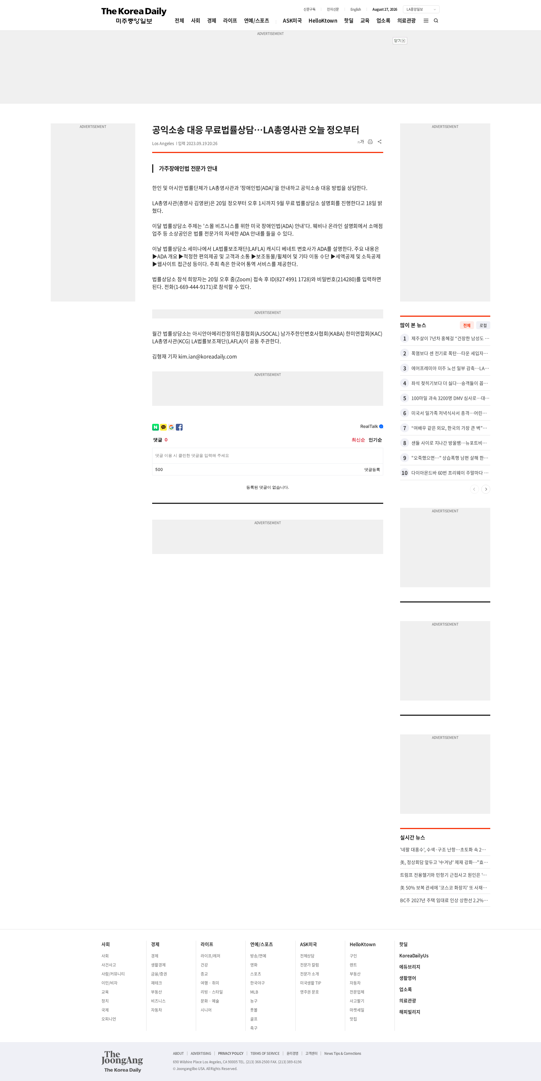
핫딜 (348, 20)
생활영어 (407, 977)
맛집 (353, 1019)
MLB (254, 991)
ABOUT (178, 1053)
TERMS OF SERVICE (265, 1053)
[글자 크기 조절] (360, 141)
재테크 (156, 982)
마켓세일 (357, 1010)
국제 (105, 1010)
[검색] (436, 20)
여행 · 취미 (210, 982)
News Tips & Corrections (342, 1053)
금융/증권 (159, 973)
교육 (365, 20)
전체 (179, 20)
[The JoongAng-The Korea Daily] (122, 1062)
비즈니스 (158, 1001)
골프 (254, 1019)
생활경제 (158, 964)
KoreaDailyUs (414, 955)
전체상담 (307, 955)
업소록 (383, 20)
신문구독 (309, 9)
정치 (105, 1001)
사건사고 (108, 964)
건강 (204, 964)
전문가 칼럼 (309, 964)
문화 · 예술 (210, 1001)
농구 (254, 1001)
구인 (353, 955)
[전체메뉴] (426, 20)
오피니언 (108, 1019)
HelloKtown (323, 20)
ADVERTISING (201, 1053)
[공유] (379, 141)
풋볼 (254, 1010)
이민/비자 (109, 982)
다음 (485, 489)
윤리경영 (292, 1053)
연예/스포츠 (256, 20)
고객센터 (311, 1053)
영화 (254, 964)
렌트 (353, 964)
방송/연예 (258, 955)
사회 (195, 20)
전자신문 (333, 9)
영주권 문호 (309, 991)
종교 (204, 973)
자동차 (156, 1010)
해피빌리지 (409, 1011)
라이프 (230, 20)
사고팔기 (357, 1001)
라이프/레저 (210, 955)
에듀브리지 (409, 966)
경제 (211, 20)
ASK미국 (292, 20)
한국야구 (257, 982)
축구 (254, 1028)
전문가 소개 (309, 973)
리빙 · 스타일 (212, 991)
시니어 (206, 1010)
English (356, 9)
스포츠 (255, 973)
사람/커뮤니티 (113, 973)
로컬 (483, 325)
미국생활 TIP (311, 982)
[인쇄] (370, 141)
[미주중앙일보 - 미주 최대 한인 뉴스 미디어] (134, 16)
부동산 (156, 991)
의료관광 (406, 20)
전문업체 (357, 991)
